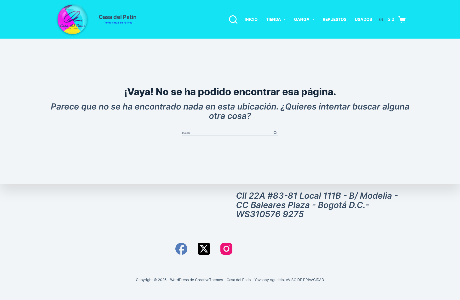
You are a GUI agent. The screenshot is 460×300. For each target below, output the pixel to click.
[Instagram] (226, 249)
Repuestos (334, 19)
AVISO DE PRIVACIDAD (305, 279)
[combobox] (227, 133)
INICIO (251, 19)
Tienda (273, 19)
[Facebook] (181, 249)
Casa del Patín (118, 17)
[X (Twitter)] (204, 249)
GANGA (302, 19)
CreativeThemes (209, 279)
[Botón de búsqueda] (275, 132)
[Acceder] (381, 19)
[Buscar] (233, 19)
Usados (363, 19)
